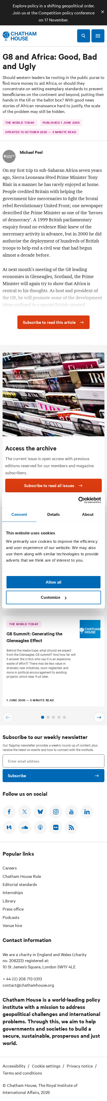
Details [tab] (53, 514)
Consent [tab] (19, 514)
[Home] (19, 36)
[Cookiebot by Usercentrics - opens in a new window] (78, 500)
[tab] (42, 717)
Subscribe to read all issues (49, 485)
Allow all (53, 582)
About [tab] (87, 514)
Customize (50, 597)
